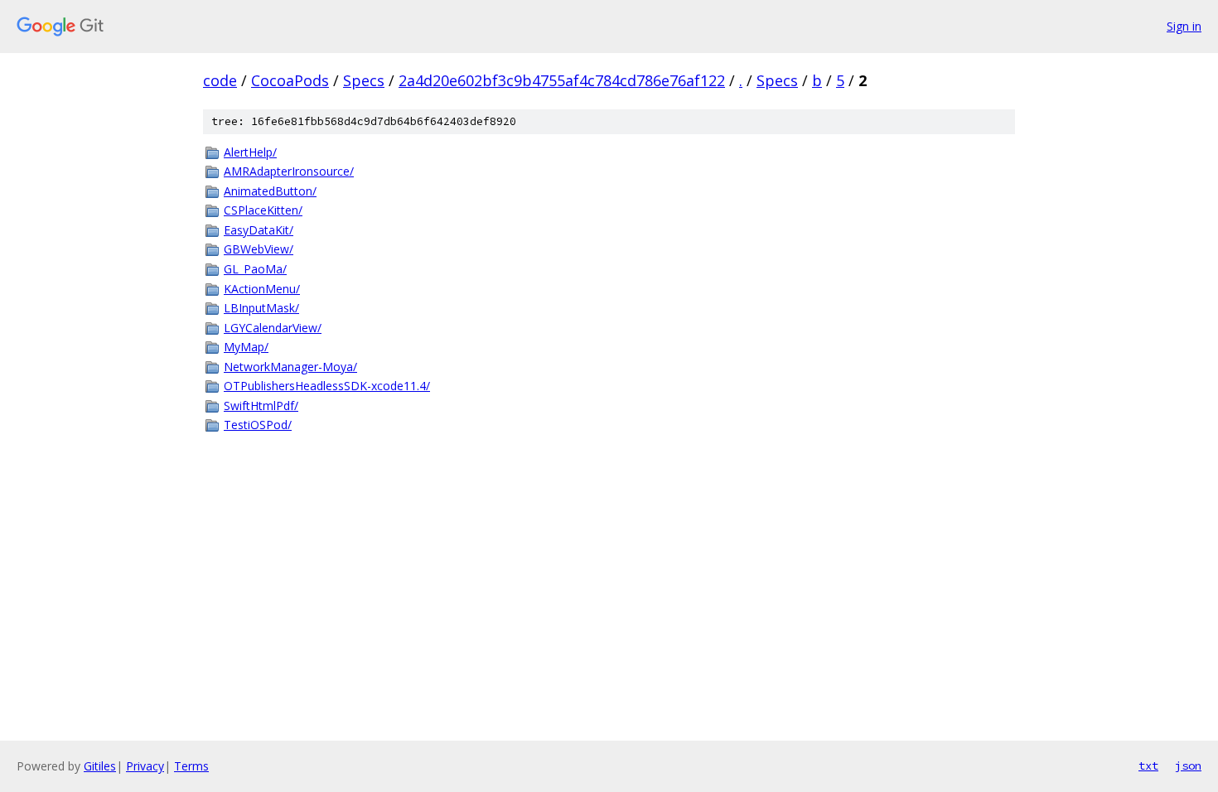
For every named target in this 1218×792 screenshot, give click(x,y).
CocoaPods (290, 80)
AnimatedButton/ (270, 191)
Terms (191, 766)
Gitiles (100, 766)
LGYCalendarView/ (272, 328)
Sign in (1184, 26)
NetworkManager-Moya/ (290, 366)
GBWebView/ (258, 249)
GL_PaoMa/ (255, 269)
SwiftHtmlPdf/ (261, 405)
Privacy (145, 766)
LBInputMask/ (261, 308)
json (1188, 765)
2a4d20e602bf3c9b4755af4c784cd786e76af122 (562, 80)
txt (1148, 765)
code (220, 80)
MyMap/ (246, 347)
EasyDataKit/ (258, 230)
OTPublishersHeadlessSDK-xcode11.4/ (327, 386)
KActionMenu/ (262, 289)
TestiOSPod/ (258, 424)
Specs (363, 80)
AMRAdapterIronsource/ (289, 171)
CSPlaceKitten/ (263, 210)
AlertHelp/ (250, 152)
